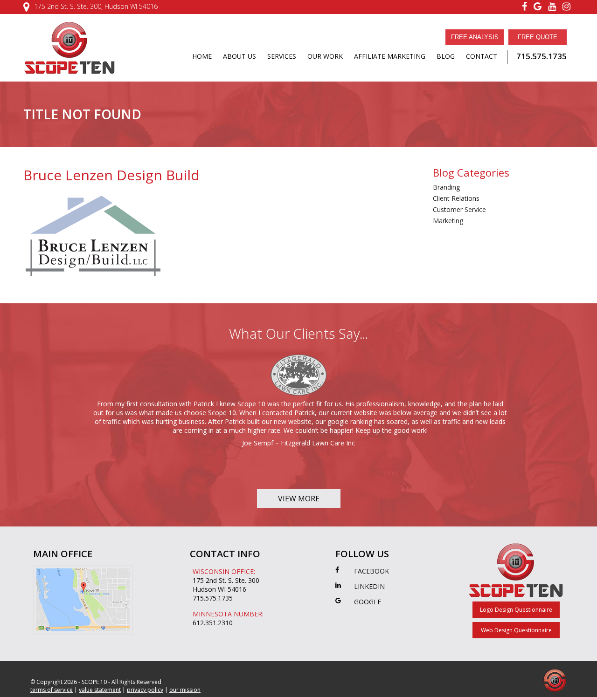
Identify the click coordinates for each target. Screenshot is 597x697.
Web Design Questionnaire (516, 630)
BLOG (446, 56)
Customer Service (459, 209)
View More (298, 498)
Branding (446, 187)
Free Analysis (475, 37)
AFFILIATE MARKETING (389, 56)
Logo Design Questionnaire (516, 610)
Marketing (448, 220)
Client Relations (456, 198)
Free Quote (537, 37)
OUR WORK (325, 56)
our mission (185, 690)
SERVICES (281, 56)
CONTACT (481, 56)
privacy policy (145, 690)
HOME (202, 56)
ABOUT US (239, 56)
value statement (100, 690)
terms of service (51, 690)
